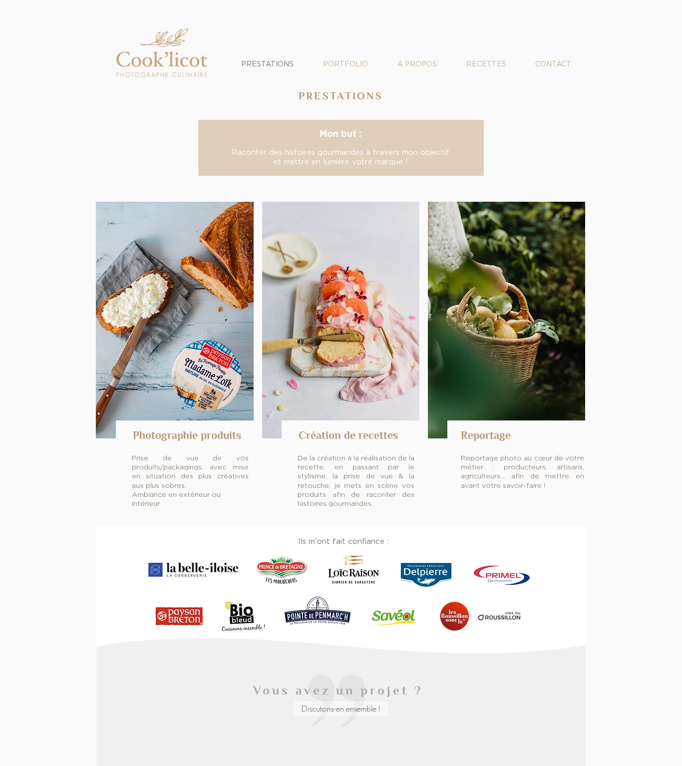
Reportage (486, 435)
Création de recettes (348, 435)
